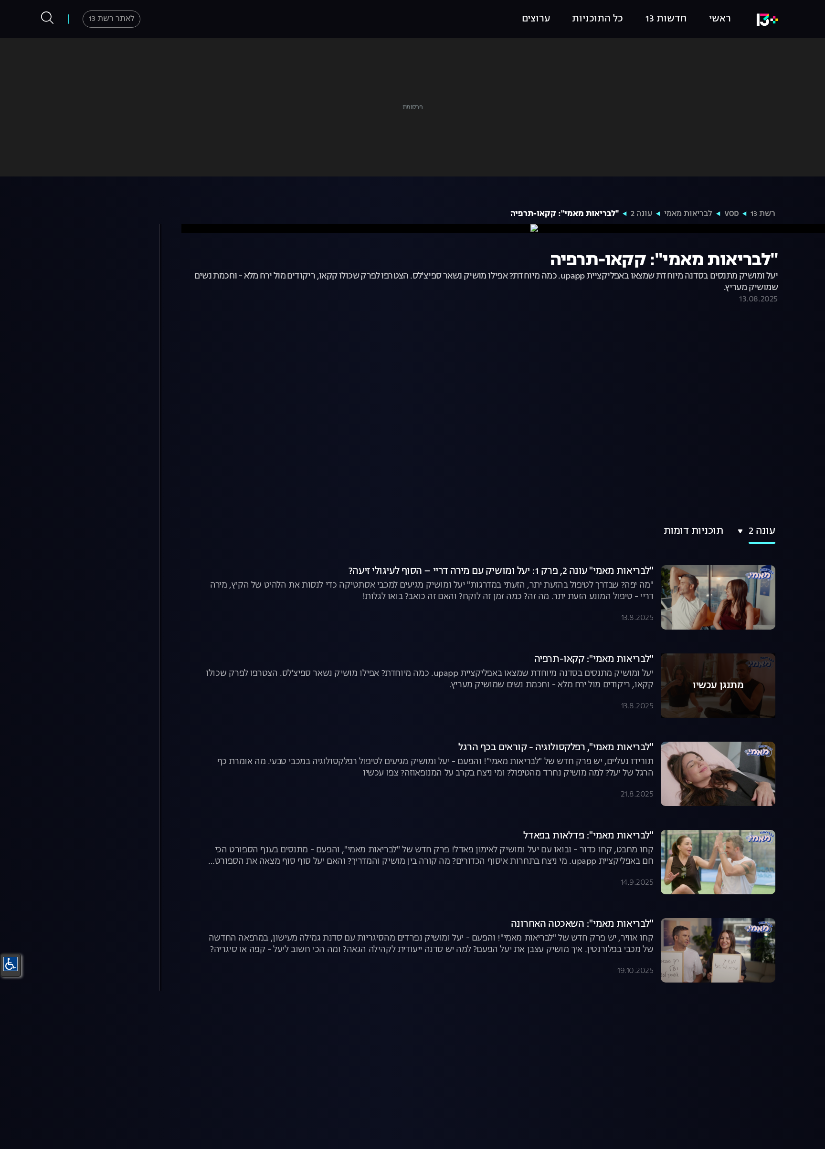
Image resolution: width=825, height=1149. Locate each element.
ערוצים (536, 19)
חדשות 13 (666, 19)
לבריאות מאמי (688, 214)
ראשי (720, 19)
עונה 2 (641, 214)
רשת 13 (763, 214)
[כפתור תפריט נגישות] (10, 964)
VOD (731, 214)
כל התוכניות (597, 19)
